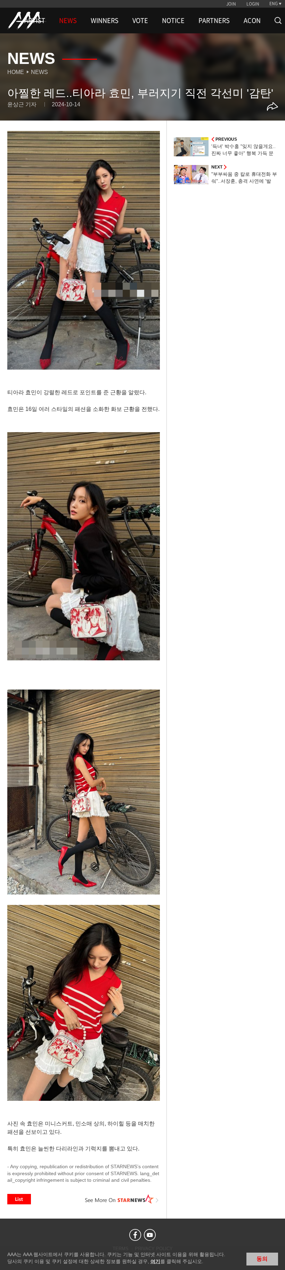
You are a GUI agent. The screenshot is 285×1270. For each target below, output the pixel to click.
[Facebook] (135, 1235)
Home (15, 72)
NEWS (68, 20)
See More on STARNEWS (122, 1199)
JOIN (231, 4)
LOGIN (252, 4)
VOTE (140, 20)
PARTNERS (214, 20)
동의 (262, 1259)
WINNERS (105, 20)
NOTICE (173, 20)
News (39, 72)
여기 (155, 1261)
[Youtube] (150, 1235)
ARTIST (34, 20)
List (19, 1199)
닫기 (274, 1258)
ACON (252, 20)
